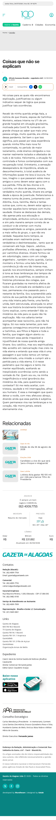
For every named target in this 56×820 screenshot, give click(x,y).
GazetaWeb (8, 638)
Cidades (39, 25)
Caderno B (28, 25)
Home (5, 33)
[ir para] (32, 683)
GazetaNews (8, 644)
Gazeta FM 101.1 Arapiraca (14, 635)
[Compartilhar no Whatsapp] (40, 87)
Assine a (11, 25)
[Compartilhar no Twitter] (35, 87)
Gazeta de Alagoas (11, 623)
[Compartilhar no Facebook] (31, 87)
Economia (50, 25)
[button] (51, 15)
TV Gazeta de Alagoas (12, 629)
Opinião (12, 33)
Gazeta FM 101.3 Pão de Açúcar (16, 641)
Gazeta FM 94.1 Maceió (13, 632)
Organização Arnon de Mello (15, 647)
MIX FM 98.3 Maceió (11, 626)
